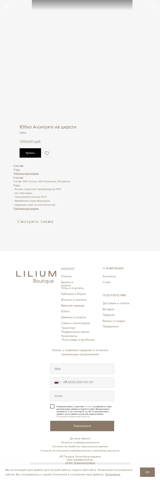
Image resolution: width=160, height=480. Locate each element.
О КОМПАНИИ (113, 268)
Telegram (109, 315)
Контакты (109, 276)
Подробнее (112, 474)
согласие (88, 406)
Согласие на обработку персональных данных (80, 446)
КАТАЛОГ (68, 269)
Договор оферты (80, 438)
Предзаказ (111, 326)
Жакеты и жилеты (74, 300)
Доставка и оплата (116, 303)
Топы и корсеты (72, 288)
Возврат (109, 309)
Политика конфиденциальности (80, 442)
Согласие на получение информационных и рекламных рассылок (80, 450)
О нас (107, 282)
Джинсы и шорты (73, 317)
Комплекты (69, 336)
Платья (66, 276)
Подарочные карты (75, 332)
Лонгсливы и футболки (78, 340)
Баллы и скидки (114, 321)
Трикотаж (68, 328)
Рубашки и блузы (73, 294)
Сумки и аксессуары (75, 323)
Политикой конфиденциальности (72, 416)
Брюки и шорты (67, 283)
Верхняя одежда (72, 305)
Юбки (65, 311)
